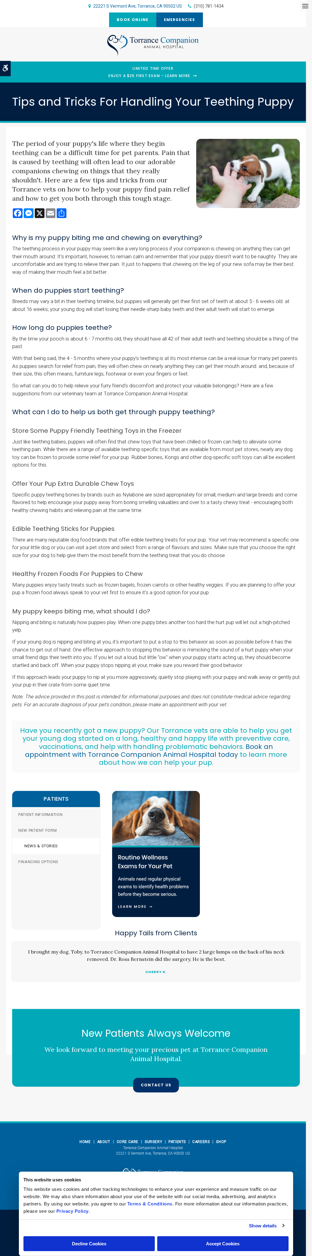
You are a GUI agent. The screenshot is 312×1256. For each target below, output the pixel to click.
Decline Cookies (89, 1243)
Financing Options (38, 861)
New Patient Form (37, 830)
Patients (177, 1142)
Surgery (153, 1142)
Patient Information (40, 814)
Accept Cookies (222, 1243)
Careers (201, 1142)
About (103, 1142)
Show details (263, 1225)
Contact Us (156, 1085)
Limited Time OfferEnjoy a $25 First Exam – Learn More (149, 72)
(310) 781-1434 (209, 6)
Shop (221, 1142)
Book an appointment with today (149, 750)
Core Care (127, 1142)
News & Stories (41, 846)
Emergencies (179, 19)
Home (85, 1142)
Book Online (132, 19)
